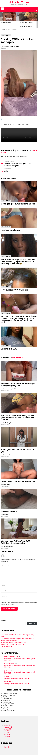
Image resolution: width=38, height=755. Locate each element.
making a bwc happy (10, 230)
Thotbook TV (7, 702)
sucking (24, 157)
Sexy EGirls (6, 700)
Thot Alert (6, 697)
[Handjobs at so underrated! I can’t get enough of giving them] (9, 16)
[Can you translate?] (19, 499)
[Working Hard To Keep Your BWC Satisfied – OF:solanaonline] (19, 528)
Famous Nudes (7, 699)
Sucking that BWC (9, 349)
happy (16, 157)
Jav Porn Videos (8, 705)
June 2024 (7, 733)
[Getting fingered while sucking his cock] (19, 191)
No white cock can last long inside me (18, 481)
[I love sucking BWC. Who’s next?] (19, 278)
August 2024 (8, 729)
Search (3, 620)
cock (10, 157)
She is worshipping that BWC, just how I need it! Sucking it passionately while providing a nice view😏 (18, 261)
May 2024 (7, 735)
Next (37, 20)
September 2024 (9, 727)
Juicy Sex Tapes (19, 2)
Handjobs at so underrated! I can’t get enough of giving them (8, 24)
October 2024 (8, 725)
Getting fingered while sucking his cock (18, 204)
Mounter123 (7, 682)
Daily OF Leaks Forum (9, 695)
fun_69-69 (7, 670)
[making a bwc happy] (19, 218)
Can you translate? (9, 511)
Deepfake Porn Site (9, 710)
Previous (1, 20)
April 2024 (7, 737)
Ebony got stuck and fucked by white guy (17, 450)
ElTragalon (7, 677)
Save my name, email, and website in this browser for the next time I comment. (19, 603)
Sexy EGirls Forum (8, 704)
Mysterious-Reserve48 (11, 657)
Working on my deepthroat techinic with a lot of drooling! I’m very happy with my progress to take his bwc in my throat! (19, 319)
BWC (4, 157)
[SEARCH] (35, 9)
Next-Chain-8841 (9, 663)
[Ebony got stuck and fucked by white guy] (19, 437)
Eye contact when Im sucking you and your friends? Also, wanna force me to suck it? (26, 24)
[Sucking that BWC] (19, 337)
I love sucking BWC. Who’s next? (15, 290)
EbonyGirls (6, 201)
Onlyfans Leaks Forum (10, 693)
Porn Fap (5, 707)
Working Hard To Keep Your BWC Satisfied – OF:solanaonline (15, 542)
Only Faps (6, 709)
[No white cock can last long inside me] (19, 469)
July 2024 (7, 731)
